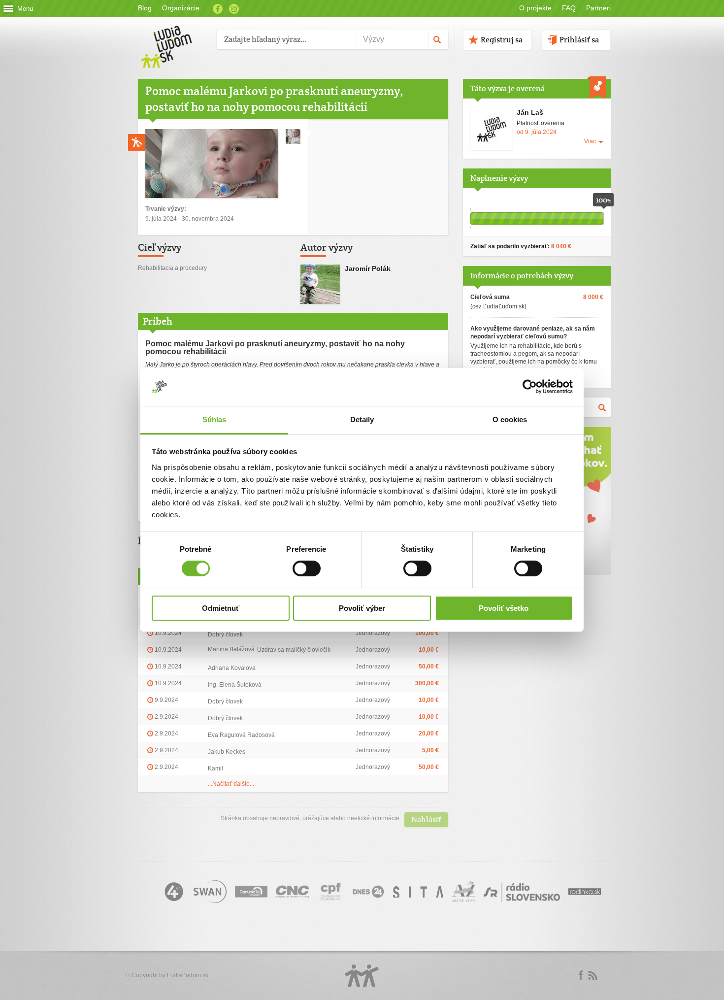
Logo (362, 975)
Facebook (218, 9)
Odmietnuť (220, 608)
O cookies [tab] (510, 419)
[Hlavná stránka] (173, 37)
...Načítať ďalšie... (231, 783)
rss (592, 975)
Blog (145, 7)
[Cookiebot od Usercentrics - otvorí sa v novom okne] (530, 386)
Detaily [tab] (362, 419)
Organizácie (180, 7)
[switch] (307, 568)
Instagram (234, 9)
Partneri (598, 7)
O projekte (535, 7)
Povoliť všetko (503, 608)
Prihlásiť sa (579, 39)
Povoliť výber (362, 608)
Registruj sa (502, 39)
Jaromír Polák (368, 268)
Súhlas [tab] (214, 419)
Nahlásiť (426, 819)
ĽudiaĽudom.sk (187, 975)
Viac (590, 141)
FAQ (569, 7)
